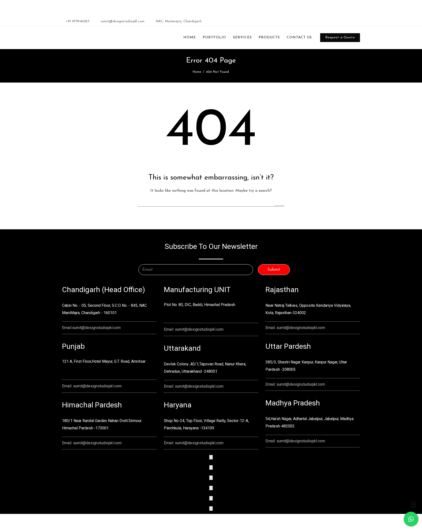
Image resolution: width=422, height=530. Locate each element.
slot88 (177, 10)
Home (196, 72)
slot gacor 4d (162, 10)
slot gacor (189, 10)
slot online (144, 10)
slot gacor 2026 (101, 10)
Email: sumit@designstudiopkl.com (92, 386)
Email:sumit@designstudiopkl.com (91, 327)
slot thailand (206, 10)
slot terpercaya (125, 10)
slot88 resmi (225, 10)
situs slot (241, 10)
